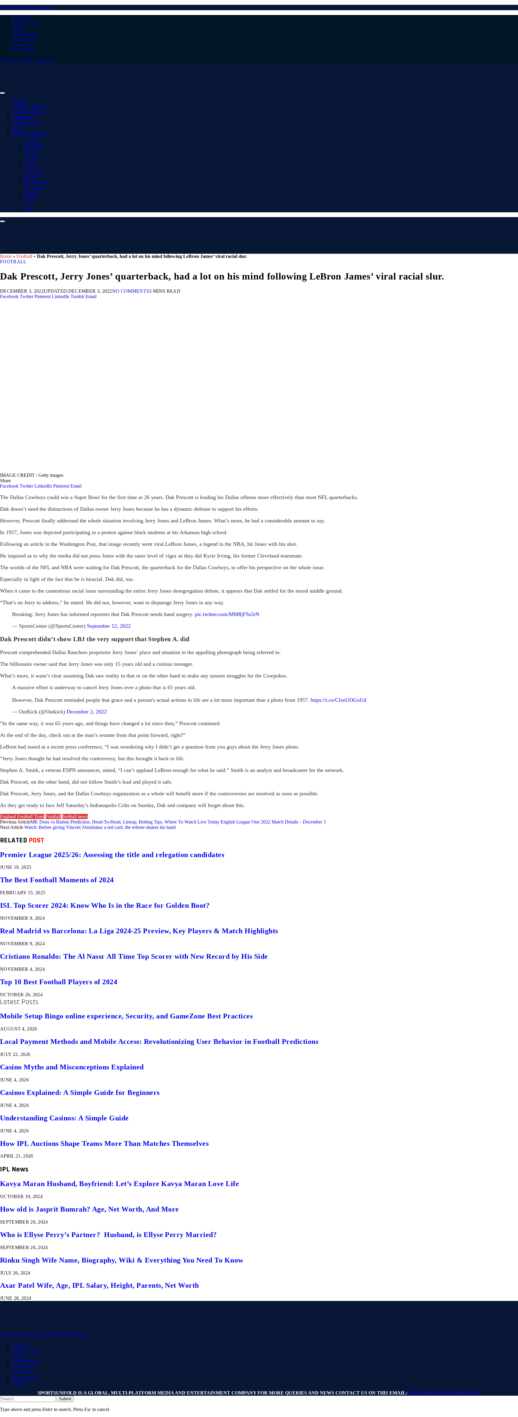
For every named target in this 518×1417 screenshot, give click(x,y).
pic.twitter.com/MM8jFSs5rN (227, 614)
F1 (26, 204)
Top (17, 128)
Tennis (30, 166)
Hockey (31, 177)
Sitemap (19, 1382)
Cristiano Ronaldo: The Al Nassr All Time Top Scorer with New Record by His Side (134, 956)
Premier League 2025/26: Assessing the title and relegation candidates (112, 855)
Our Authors (24, 49)
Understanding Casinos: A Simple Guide (64, 1118)
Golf (28, 209)
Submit (65, 1399)
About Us (21, 17)
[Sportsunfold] (156, 91)
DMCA (19, 28)
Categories (28, 112)
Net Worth (34, 187)
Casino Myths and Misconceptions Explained (72, 1067)
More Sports (29, 134)
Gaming (31, 139)
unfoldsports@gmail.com (444, 1392)
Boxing (31, 155)
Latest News (29, 107)
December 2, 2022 (87, 712)
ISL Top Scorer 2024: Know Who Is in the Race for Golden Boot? (105, 905)
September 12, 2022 (109, 626)
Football (25, 123)
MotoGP (32, 150)
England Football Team (22, 816)
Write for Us (23, 39)
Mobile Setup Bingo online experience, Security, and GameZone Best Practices (126, 1016)
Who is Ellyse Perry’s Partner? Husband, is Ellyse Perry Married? (108, 1235)
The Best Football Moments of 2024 (57, 880)
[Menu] (2, 93)
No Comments (130, 291)
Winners (32, 193)
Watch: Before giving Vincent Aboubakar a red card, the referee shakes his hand (100, 827)
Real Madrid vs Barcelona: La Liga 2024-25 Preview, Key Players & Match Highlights (139, 931)
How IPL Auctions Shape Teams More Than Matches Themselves (104, 1143)
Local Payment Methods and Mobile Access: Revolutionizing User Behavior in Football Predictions (159, 1041)
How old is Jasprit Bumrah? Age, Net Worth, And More (89, 1209)
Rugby (30, 198)
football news (75, 816)
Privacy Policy (26, 22)
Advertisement (26, 33)
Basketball (34, 144)
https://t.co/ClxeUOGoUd (338, 700)
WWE (30, 160)
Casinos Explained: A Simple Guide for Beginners (80, 1092)
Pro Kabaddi (36, 182)
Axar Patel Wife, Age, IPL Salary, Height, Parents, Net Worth (99, 1285)
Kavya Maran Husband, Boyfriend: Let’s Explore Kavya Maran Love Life (119, 1184)
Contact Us (22, 44)
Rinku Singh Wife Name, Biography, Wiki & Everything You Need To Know (121, 1260)
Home (19, 101)
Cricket (23, 117)
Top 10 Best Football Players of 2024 (58, 982)
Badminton (34, 171)
